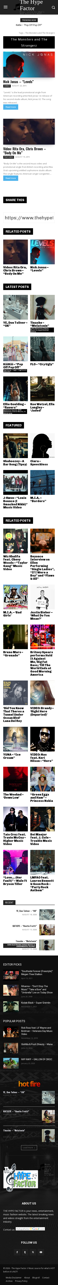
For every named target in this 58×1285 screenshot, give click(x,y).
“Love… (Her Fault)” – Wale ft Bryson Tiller (15, 881)
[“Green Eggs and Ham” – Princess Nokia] (42, 779)
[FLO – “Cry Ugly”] (42, 348)
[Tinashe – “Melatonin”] (42, 307)
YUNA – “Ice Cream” (12, 756)
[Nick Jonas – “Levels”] (29, 64)
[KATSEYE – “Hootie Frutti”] (47, 929)
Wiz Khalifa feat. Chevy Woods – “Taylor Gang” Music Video (15, 563)
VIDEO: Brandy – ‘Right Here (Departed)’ (42, 711)
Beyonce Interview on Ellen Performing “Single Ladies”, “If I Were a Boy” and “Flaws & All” (42, 568)
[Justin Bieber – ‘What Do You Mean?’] (42, 597)
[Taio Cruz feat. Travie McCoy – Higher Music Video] (15, 819)
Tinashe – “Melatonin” (39, 324)
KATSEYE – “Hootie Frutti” (25, 926)
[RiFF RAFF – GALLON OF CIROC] (11, 1063)
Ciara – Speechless (39, 462)
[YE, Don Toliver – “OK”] (15, 307)
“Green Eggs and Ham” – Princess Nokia (41, 798)
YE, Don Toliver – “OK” (15, 324)
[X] (33, 1252)
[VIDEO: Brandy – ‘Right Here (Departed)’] (42, 693)
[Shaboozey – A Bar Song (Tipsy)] (15, 445)
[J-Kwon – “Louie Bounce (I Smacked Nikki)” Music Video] (15, 482)
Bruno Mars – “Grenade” (13, 653)
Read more (11, 107)
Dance (7, 86)
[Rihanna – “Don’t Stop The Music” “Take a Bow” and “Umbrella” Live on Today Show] (11, 990)
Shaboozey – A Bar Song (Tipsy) (15, 462)
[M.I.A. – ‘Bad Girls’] (15, 597)
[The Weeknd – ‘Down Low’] (15, 779)
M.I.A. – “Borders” (38, 499)
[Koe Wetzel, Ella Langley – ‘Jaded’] (42, 388)
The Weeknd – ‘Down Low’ (13, 796)
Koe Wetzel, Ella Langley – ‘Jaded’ (42, 407)
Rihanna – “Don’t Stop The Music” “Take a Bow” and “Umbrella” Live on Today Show (37, 989)
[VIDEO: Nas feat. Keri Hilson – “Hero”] (42, 739)
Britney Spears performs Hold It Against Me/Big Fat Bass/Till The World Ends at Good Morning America (41, 663)
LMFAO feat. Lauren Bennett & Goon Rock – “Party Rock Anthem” (42, 884)
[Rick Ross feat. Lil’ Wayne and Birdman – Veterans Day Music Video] (11, 1031)
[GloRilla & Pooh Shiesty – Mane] (11, 1048)
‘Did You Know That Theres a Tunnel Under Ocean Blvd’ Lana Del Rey (13, 714)
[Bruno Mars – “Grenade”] (15, 637)
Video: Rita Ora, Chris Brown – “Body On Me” (24, 150)
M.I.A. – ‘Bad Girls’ (12, 614)
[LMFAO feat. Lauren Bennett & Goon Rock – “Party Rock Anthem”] (42, 862)
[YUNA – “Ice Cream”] (15, 739)
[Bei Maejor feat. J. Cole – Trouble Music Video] (42, 819)
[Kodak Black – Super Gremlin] (11, 1006)
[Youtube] (41, 1252)
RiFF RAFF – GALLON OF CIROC (36, 1059)
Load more (28, 1147)
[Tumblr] (25, 1252)
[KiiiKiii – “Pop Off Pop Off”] (15, 348)
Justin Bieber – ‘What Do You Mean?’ (41, 616)
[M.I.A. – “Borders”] (42, 482)
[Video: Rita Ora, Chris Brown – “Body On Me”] (29, 132)
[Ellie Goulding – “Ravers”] (15, 388)
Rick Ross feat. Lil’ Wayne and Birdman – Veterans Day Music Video (37, 1031)
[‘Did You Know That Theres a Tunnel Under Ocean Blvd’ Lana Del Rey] (15, 693)
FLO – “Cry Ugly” (42, 364)
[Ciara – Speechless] (42, 445)
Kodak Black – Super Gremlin (35, 1002)
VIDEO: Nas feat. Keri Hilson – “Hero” (41, 758)
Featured (8, 157)
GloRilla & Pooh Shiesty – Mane (37, 1044)
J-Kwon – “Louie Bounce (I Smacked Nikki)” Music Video (15, 502)
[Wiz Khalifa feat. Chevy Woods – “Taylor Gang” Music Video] (15, 541)
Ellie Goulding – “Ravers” (14, 405)
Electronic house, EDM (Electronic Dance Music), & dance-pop (14, 411)
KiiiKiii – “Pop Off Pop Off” (29, 25)
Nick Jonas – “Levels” (18, 81)
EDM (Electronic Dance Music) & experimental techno (39, 330)
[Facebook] (17, 1252)
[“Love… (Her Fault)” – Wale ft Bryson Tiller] (15, 862)
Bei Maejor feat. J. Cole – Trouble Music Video (41, 839)
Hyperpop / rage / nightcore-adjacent (15, 370)
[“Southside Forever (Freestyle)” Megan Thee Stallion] (11, 975)
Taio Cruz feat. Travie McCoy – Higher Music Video (14, 839)
